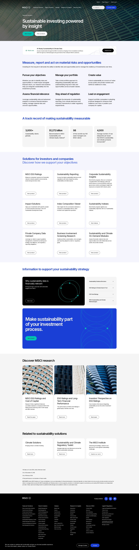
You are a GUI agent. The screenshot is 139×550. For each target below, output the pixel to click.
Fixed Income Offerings (27, 510)
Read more (62, 417)
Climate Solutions (26, 517)
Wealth (71, 534)
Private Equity (73, 521)
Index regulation (105, 517)
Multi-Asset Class (42, 534)
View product (30, 193)
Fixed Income (41, 532)
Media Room (89, 521)
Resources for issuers (106, 519)
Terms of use (105, 510)
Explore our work (96, 454)
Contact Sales (111, 7)
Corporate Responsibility (91, 513)
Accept (95, 545)
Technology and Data (90, 525)
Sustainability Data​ (42, 527)
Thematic (56, 519)
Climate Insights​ (41, 523)
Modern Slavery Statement (107, 513)
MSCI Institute (89, 527)
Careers (88, 528)
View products (41, 33)
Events (87, 517)
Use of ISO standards (106, 515)
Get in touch (28, 33)
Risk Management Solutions (28, 525)
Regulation (72, 528)
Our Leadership (89, 512)
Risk (71, 530)
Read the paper (31, 417)
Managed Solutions (42, 513)
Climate (56, 517)
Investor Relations (90, 532)
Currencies (72, 510)
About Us (88, 510)
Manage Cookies (82, 545)
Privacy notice (105, 512)
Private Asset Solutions (27, 512)
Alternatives (72, 508)
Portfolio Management (43, 512)
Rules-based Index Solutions (28, 508)
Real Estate (40, 538)
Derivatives (72, 512)
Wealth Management (42, 508)
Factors (55, 510)
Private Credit (73, 519)
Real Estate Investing (42, 515)
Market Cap (56, 508)
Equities (40, 530)
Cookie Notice (31, 546)
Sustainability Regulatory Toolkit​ (29, 519)
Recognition (88, 523)
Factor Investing (41, 519)
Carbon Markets (41, 521)
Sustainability (57, 515)
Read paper (94, 417)
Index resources (57, 528)
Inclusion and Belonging (91, 515)
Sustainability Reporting (43, 528)
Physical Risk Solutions (43, 525)
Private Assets (41, 536)
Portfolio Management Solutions (29, 523)
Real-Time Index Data (59, 525)
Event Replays (89, 519)
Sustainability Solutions (27, 515)
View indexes (94, 223)
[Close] (136, 545)
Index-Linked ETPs (58, 523)
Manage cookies (105, 524)
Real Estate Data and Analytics (28, 513)
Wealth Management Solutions (28, 521)
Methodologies (57, 527)
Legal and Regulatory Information (109, 508)
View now (30, 301)
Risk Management (42, 510)
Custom (56, 521)
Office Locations (89, 530)
